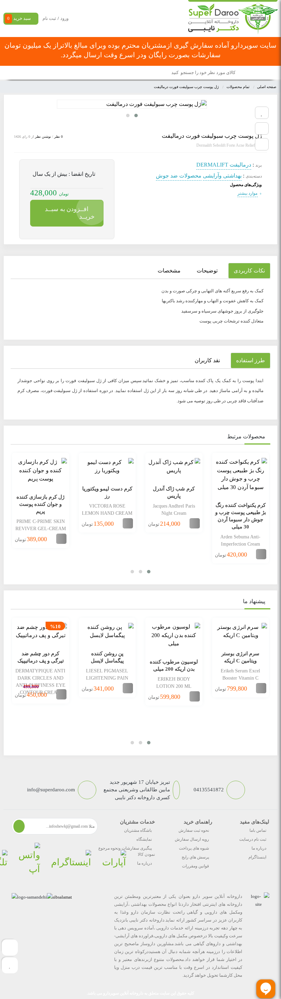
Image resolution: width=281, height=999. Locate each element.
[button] (136, 115)
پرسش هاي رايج (195, 857)
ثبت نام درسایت (252, 839)
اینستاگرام (257, 857)
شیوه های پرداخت (194, 848)
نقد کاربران (207, 360)
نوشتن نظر (43, 136)
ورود (64, 18)
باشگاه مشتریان (138, 830)
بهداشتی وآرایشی (222, 176)
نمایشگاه (144, 839)
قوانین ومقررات (195, 866)
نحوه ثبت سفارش (194, 830)
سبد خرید (19, 18)
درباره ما (259, 848)
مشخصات (169, 270)
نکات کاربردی (249, 270)
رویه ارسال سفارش (192, 839)
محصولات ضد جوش (178, 176)
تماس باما (257, 830)
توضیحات (207, 270)
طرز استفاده (250, 360)
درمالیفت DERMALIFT (223, 165)
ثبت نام (49, 18)
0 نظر (58, 136)
